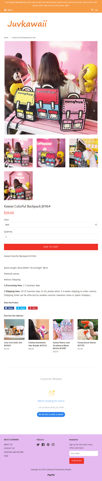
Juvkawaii (50, 469)
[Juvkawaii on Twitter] (38, 445)
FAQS (6, 456)
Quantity (8, 231)
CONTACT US (9, 448)
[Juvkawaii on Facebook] (43, 445)
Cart (96, 10)
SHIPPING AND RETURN (13, 452)
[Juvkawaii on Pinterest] (48, 445)
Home (6, 38)
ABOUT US (8, 444)
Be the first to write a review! (51, 414)
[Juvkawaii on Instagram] (53, 445)
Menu (9, 10)
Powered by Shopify (63, 469)
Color (6, 219)
